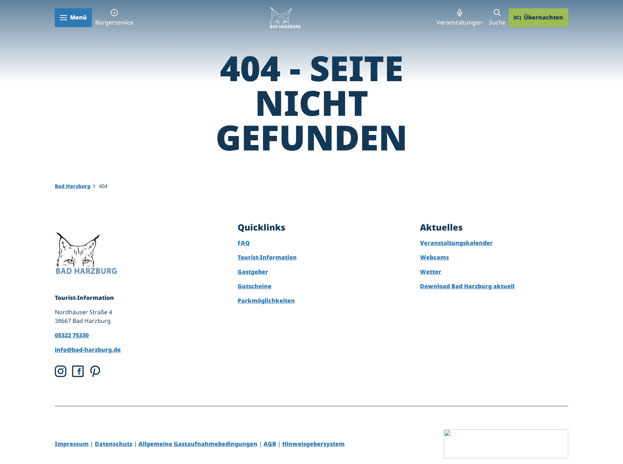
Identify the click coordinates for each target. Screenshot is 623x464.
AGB (270, 444)
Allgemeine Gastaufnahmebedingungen (197, 444)
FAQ (244, 243)
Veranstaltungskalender (456, 243)
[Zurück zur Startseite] (285, 17)
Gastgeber (253, 272)
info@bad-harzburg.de (88, 350)
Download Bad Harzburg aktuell (467, 286)
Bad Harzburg (72, 186)
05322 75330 (72, 335)
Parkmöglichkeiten (266, 301)
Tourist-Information (267, 257)
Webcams (434, 257)
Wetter (430, 272)
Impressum (72, 444)
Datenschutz (113, 444)
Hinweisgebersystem (313, 444)
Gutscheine (254, 286)
